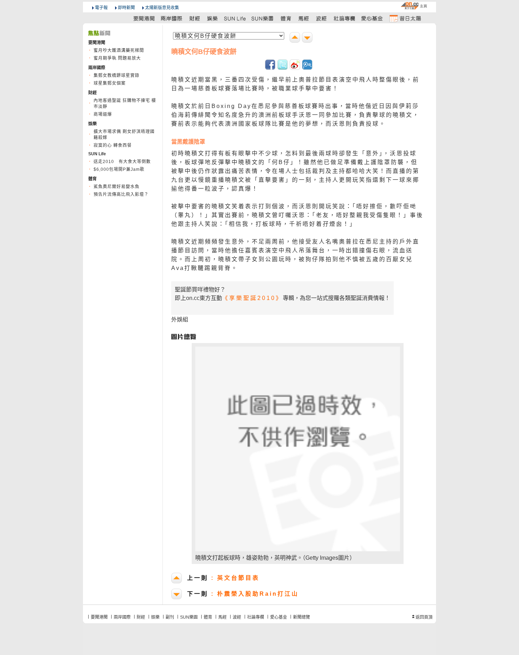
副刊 (170, 617)
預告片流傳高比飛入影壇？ (121, 194)
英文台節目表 (223, 578)
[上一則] (296, 38)
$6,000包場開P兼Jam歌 (119, 169)
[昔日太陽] (405, 18)
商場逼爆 (103, 114)
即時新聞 (126, 7)
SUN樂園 (189, 617)
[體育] (286, 18)
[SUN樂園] (263, 18)
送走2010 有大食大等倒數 (122, 161)
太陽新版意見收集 (162, 7)
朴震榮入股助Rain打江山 (243, 594)
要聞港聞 (99, 617)
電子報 (101, 7)
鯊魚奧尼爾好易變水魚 (116, 186)
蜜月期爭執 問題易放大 (117, 58)
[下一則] (308, 38)
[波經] (322, 18)
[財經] (195, 18)
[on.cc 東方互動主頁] (413, 6)
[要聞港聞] (144, 18)
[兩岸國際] (172, 18)
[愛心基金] (372, 18)
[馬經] (304, 18)
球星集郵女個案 (110, 83)
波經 (237, 617)
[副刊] (235, 18)
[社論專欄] (344, 18)
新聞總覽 (301, 617)
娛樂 (155, 617)
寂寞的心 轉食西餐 (113, 145)
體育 (208, 617)
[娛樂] (213, 18)
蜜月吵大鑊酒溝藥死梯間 (119, 50)
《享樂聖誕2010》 (252, 298)
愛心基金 (278, 617)
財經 (141, 617)
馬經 (222, 617)
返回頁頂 (424, 617)
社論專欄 (255, 617)
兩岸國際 (122, 617)
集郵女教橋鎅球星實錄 (116, 75)
